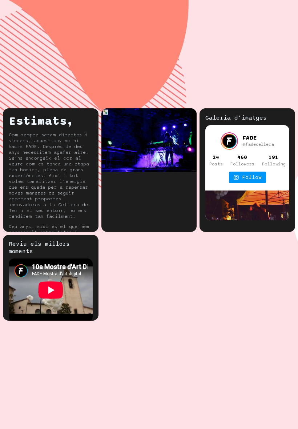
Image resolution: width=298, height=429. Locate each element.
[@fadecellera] (229, 141)
